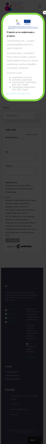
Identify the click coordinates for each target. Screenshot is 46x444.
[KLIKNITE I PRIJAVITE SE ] (19, 94)
